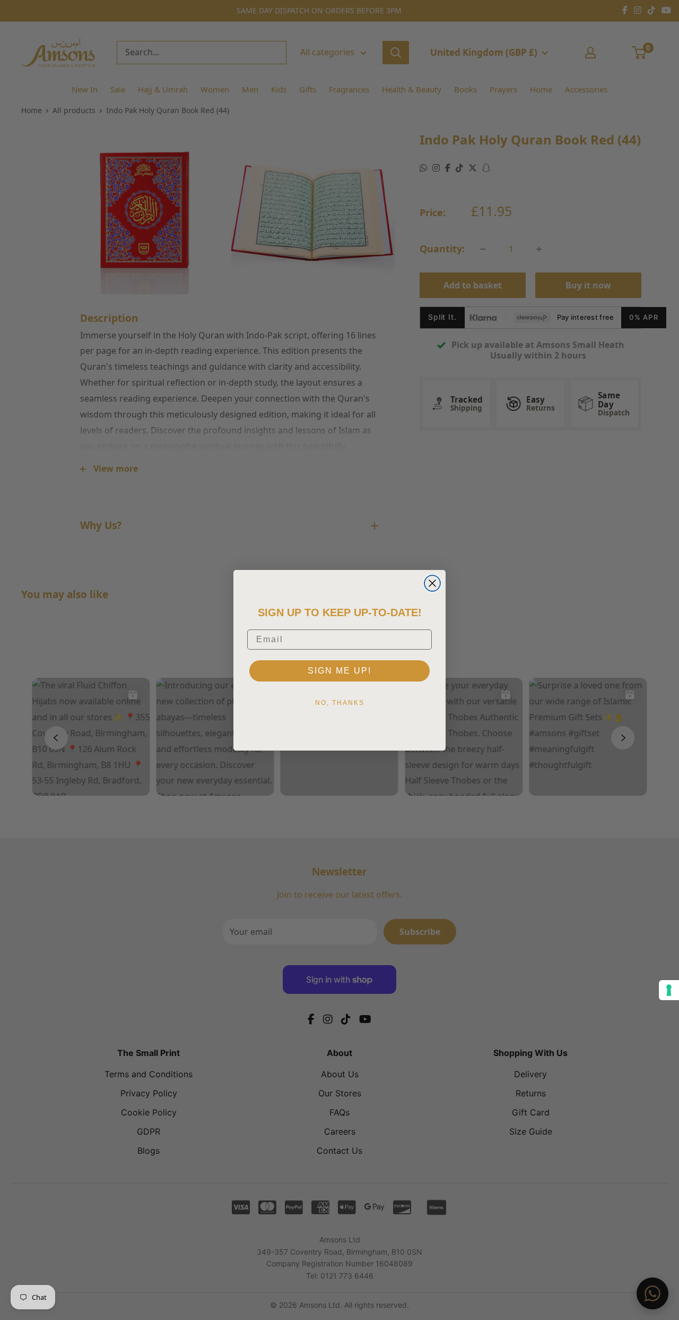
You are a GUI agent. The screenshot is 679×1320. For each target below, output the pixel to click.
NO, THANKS (339, 702)
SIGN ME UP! (339, 670)
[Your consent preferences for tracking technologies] (669, 990)
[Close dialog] (432, 583)
